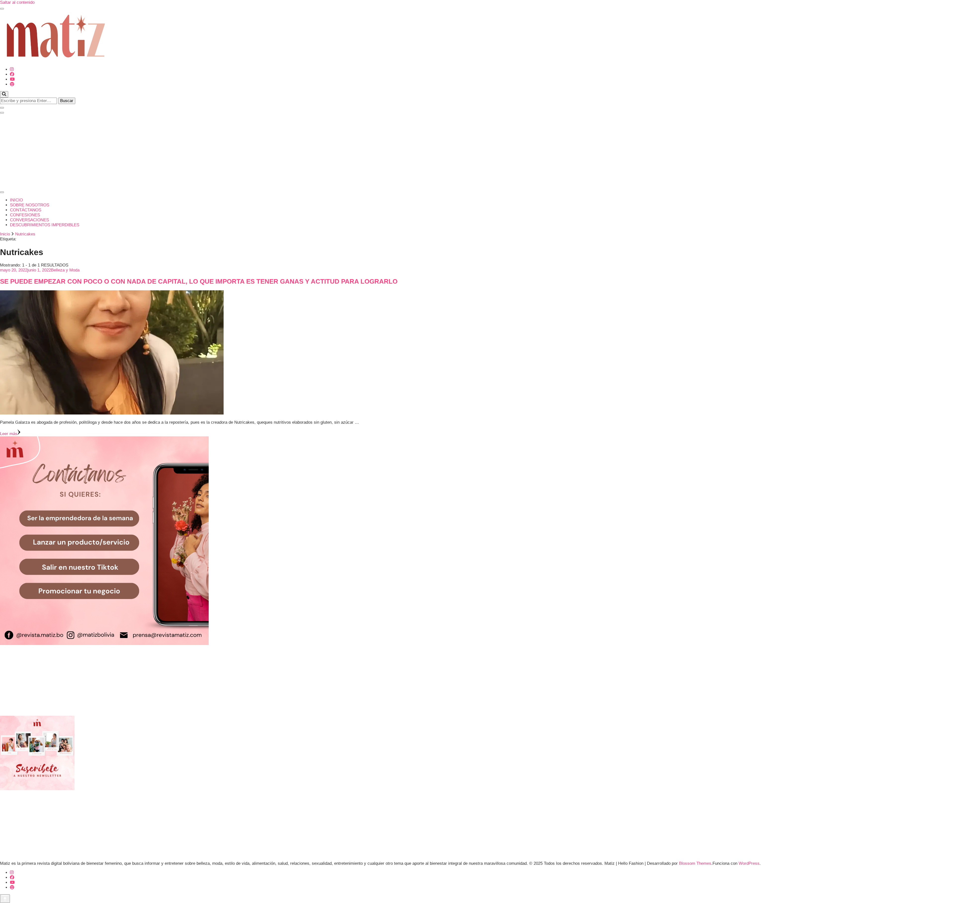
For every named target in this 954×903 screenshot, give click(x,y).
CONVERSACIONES (29, 220)
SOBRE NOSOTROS (29, 205)
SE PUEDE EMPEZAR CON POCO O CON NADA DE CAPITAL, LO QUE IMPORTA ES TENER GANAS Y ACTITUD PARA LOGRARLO (199, 281)
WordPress (749, 863)
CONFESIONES (25, 215)
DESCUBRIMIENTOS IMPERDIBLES (44, 225)
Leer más (8, 433)
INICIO (16, 200)
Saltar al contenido (17, 2)
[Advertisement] (477, 151)
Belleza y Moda (65, 270)
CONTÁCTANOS (25, 210)
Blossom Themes (695, 863)
